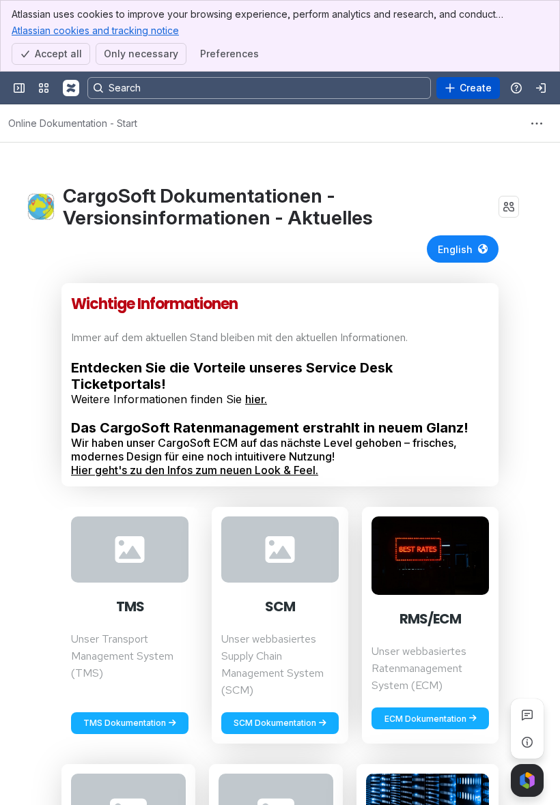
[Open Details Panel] (527, 742)
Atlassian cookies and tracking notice (95, 30)
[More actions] (537, 123)
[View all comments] (527, 715)
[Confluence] (71, 88)
